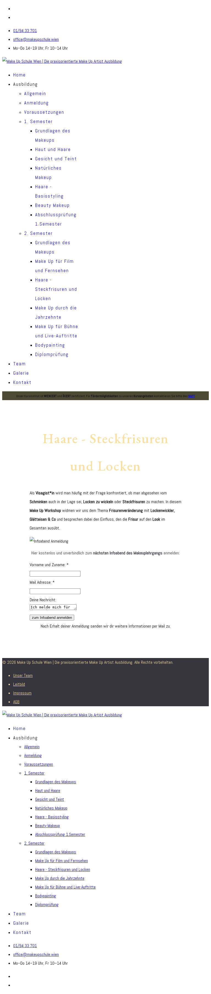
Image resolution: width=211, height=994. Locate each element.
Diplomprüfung (52, 354)
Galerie (21, 373)
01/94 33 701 (25, 30)
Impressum (22, 693)
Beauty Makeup (52, 205)
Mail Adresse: (42, 582)
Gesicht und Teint (56, 159)
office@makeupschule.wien (36, 39)
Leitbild (19, 684)
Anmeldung (36, 103)
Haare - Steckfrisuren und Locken (56, 289)
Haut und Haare (53, 149)
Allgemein (35, 93)
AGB (16, 702)
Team (19, 364)
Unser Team (23, 675)
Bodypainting (50, 345)
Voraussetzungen (44, 112)
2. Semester (38, 233)
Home (19, 75)
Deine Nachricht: (43, 600)
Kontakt (22, 382)
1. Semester (38, 121)
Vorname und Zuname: (49, 565)
